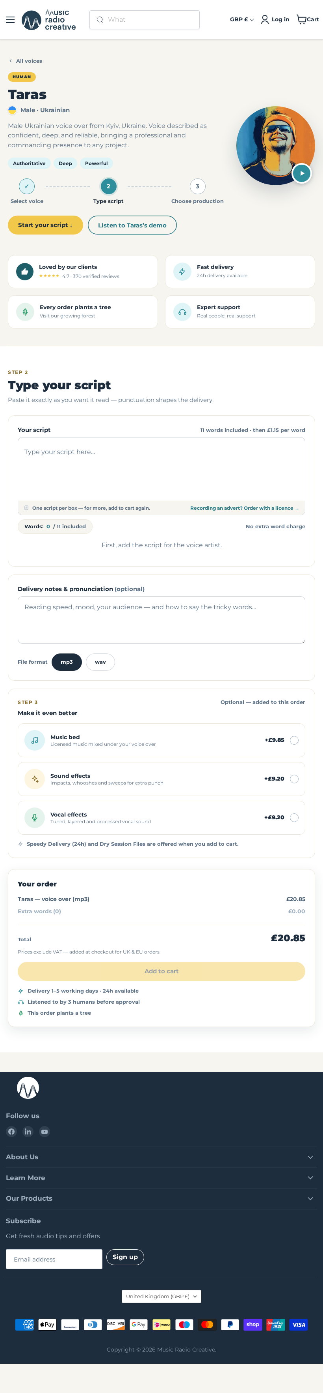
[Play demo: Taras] (301, 173)
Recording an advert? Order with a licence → (244, 508)
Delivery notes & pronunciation (81, 589)
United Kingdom (157, 1296)
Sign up (125, 1257)
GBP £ (239, 19)
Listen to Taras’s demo (132, 225)
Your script (34, 430)
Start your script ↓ (45, 225)
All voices (29, 61)
